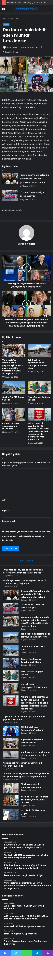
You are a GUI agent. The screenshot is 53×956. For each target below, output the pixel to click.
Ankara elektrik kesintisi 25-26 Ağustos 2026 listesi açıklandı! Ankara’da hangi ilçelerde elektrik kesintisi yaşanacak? (38, 431)
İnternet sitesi (8, 521)
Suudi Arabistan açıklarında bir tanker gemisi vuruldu (35, 754)
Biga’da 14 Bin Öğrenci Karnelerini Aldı (32, 741)
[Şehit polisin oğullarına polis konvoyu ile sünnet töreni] (39, 350)
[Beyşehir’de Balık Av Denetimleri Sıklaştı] (11, 663)
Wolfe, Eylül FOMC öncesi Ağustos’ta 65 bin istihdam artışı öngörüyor (25, 582)
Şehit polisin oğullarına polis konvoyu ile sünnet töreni (37, 364)
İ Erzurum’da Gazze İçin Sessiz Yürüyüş (33, 606)
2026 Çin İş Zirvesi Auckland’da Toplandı (32, 728)
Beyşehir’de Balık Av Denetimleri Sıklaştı (31, 660)
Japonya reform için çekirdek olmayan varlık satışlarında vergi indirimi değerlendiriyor (26, 775)
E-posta (6, 510)
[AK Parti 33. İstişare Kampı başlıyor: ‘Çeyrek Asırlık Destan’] (11, 800)
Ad (4, 500)
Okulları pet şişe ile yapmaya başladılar (31, 786)
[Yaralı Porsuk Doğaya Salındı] (39, 387)
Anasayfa (9, 19)
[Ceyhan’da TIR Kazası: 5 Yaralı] (13, 387)
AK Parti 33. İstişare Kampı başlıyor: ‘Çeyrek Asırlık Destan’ (34, 799)
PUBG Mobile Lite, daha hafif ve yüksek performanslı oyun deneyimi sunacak (23, 571)
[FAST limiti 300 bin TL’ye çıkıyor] (11, 814)
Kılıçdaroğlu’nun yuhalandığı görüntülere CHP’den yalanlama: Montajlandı (34, 179)
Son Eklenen (26, 560)
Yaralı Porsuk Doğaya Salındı (39, 398)
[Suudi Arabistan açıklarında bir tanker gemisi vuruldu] (11, 755)
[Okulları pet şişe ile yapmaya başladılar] (11, 788)
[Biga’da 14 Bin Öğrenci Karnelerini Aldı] (11, 743)
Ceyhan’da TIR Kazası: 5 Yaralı (13, 398)
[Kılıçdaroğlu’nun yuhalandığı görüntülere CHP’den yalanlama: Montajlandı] (10, 178)
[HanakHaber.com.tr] (26, 8)
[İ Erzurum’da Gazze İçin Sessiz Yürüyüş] (10, 195)
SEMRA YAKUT (26, 244)
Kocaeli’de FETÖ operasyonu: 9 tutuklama (10, 426)
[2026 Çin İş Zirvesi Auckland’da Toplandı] (11, 731)
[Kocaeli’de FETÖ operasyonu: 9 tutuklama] (13, 414)
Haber (17, 19)
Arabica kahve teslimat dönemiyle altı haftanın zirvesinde (23, 764)
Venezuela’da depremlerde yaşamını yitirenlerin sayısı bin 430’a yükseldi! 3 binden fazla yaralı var (12, 367)
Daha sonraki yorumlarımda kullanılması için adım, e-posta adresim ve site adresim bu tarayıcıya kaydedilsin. (26, 536)
